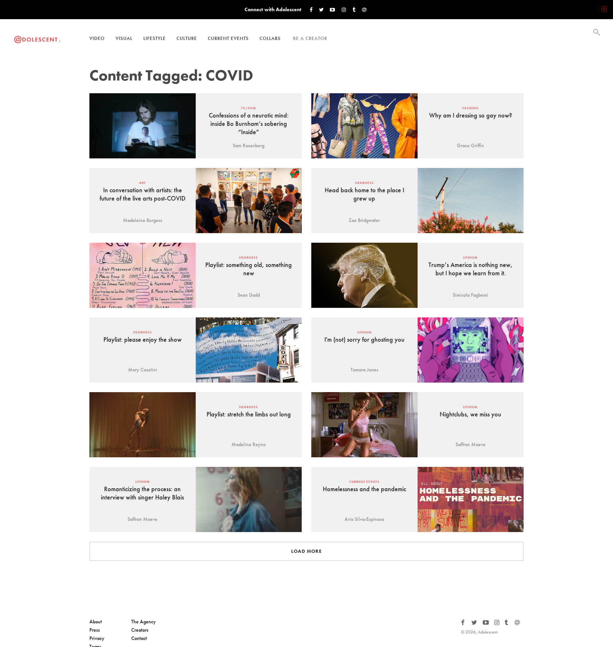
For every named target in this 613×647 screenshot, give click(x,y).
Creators (139, 630)
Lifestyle (154, 38)
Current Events (228, 38)
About (95, 621)
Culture (187, 38)
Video (97, 38)
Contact (139, 638)
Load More (306, 551)
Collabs (270, 38)
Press (94, 630)
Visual (124, 38)
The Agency (143, 621)
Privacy (96, 638)
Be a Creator (310, 38)
